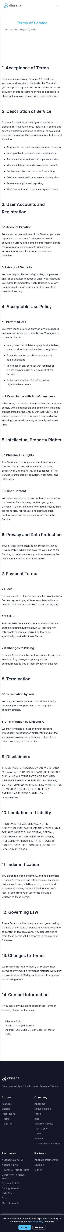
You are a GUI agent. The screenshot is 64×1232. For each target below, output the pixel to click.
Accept (24, 1227)
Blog (36, 1118)
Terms (38, 1133)
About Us (39, 1103)
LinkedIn (39, 1164)
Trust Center (41, 1128)
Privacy (38, 1138)
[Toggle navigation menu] (58, 6)
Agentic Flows (10, 1164)
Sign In (38, 1169)
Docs (5, 1198)
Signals (6, 1108)
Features (7, 1103)
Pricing (6, 1118)
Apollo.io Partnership (46, 1159)
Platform (7, 1123)
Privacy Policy (36, 1221)
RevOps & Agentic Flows (15, 1169)
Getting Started (10, 1188)
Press (37, 1113)
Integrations (8, 1113)
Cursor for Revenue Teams (13, 1176)
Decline (39, 1227)
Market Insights (10, 1203)
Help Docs (8, 1193)
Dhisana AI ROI (10, 1183)
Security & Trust (43, 1123)
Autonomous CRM (12, 1159)
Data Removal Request (47, 1143)
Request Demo (42, 1108)
